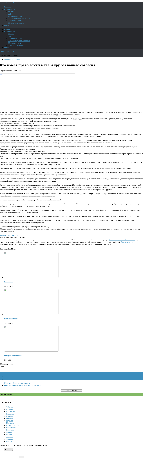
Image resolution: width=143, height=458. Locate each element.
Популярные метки (16, 23)
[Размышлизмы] (31, 314)
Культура (10, 414)
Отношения (9, 59)
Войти (6, 25)
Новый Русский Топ (8, 3)
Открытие (8, 282)
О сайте (11, 11)
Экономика (10, 432)
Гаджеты (9, 421)
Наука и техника (12, 425)
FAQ (10, 14)
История (9, 409)
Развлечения (11, 434)
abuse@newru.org (128, 242)
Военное (9, 418)
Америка (9, 437)
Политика (10, 430)
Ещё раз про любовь (13, 355)
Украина (9, 439)
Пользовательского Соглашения (122, 240)
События (9, 407)
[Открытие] (31, 277)
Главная (7, 7)
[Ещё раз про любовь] (31, 351)
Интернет (10, 423)
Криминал (10, 411)
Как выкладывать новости (19, 18)
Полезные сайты (14, 20)
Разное (17, 59)
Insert (21, 457)
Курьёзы (9, 416)
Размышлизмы (10, 318)
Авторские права (15, 16)
